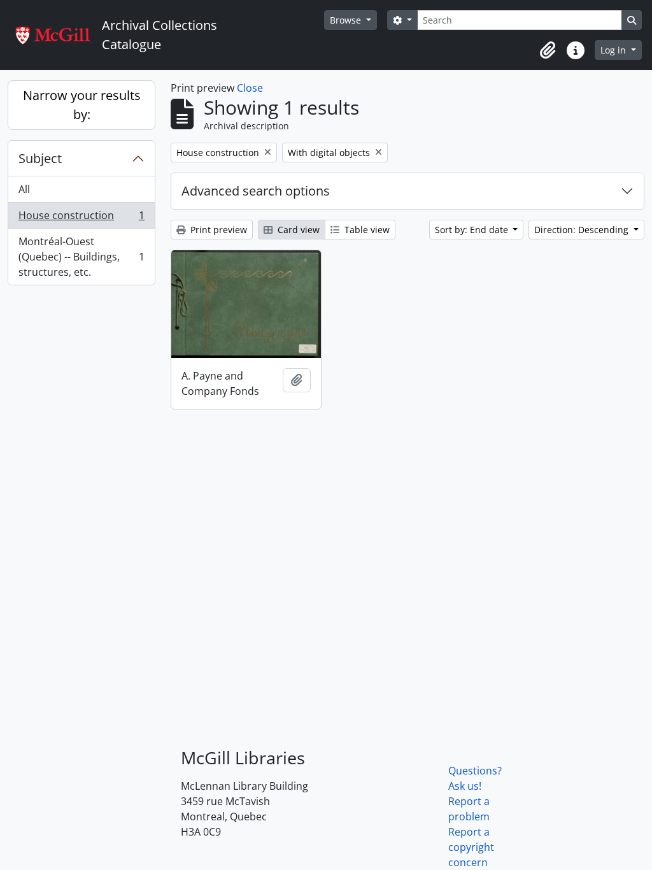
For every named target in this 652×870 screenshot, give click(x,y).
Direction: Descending (582, 230)
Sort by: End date (473, 230)
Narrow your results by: (82, 105)
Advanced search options (255, 190)
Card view (297, 230)
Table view (366, 230)
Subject (40, 158)
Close (250, 88)
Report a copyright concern (471, 847)
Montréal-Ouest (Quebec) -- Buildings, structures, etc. (81, 256)
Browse (347, 20)
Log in (614, 50)
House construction (81, 218)
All (24, 189)
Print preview (217, 230)
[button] (548, 50)
